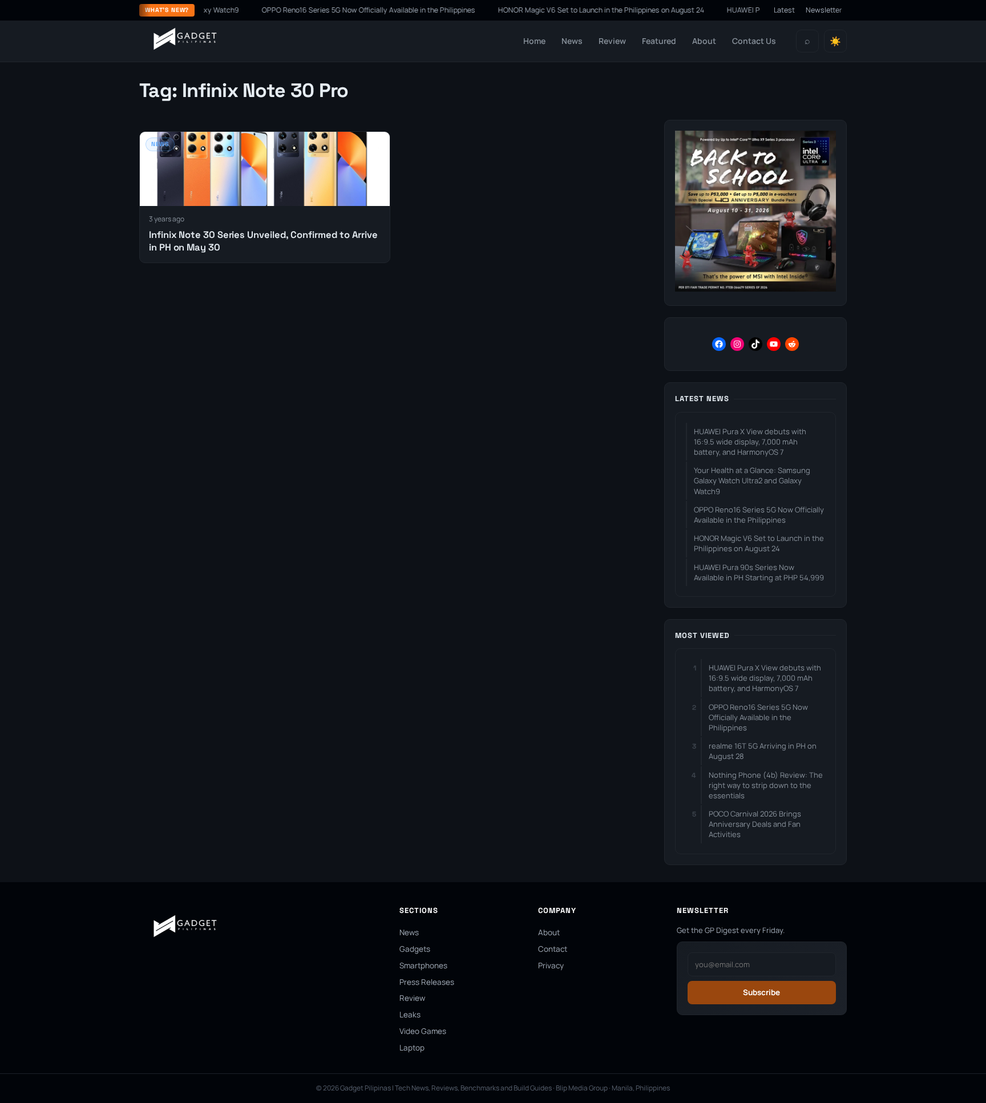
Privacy (551, 965)
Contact (552, 949)
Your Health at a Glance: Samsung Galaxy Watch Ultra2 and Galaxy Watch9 (752, 480)
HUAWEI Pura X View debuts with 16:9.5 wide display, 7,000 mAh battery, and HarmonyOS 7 (750, 441)
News (572, 40)
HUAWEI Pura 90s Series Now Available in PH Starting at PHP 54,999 (759, 572)
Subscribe (761, 992)
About (704, 40)
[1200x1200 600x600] (755, 288)
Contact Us (754, 40)
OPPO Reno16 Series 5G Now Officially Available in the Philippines (342, 10)
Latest (784, 10)
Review (612, 40)
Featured (659, 40)
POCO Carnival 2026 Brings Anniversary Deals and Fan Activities (755, 824)
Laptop (412, 1048)
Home (534, 40)
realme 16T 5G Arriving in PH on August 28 (763, 751)
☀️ (835, 41)
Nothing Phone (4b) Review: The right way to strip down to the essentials (766, 785)
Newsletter (824, 10)
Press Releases (426, 982)
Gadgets (414, 949)
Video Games (422, 1031)
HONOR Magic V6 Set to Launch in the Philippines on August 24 (575, 10)
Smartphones (423, 965)
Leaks (410, 1014)
